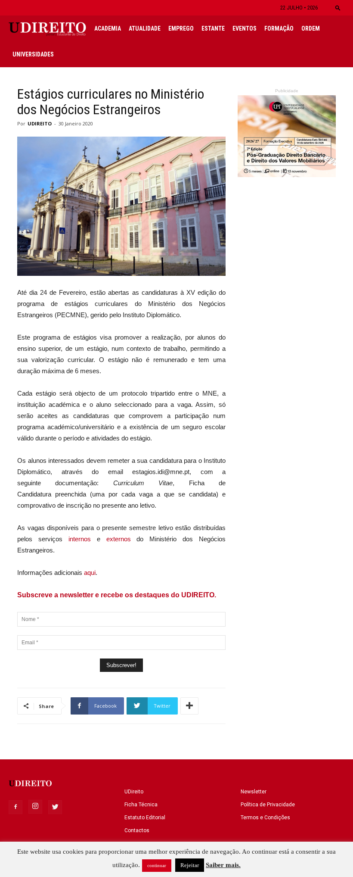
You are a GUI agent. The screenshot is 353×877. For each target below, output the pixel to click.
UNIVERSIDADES (33, 54)
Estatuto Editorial (144, 818)
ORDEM (310, 28)
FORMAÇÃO (279, 28)
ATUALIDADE (145, 28)
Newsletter (253, 792)
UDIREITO (40, 123)
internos (79, 539)
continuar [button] (156, 865)
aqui (90, 572)
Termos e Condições (265, 818)
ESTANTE (213, 28)
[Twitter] (55, 807)
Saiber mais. (223, 864)
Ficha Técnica (141, 805)
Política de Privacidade (268, 805)
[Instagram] (35, 807)
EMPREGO (181, 28)
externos (121, 539)
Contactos (136, 830)
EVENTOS (244, 28)
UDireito (133, 792)
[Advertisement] (287, 365)
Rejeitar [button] (189, 865)
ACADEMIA (107, 28)
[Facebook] (15, 807)
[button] (337, 7)
